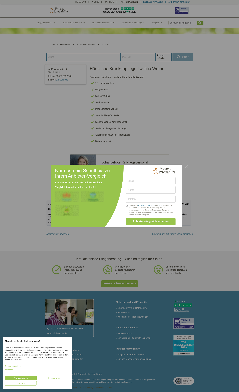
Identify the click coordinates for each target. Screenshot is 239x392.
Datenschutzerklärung (146, 205)
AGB (160, 205)
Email (131, 181)
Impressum (9, 369)
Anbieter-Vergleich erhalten (151, 221)
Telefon (132, 199)
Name (131, 190)
